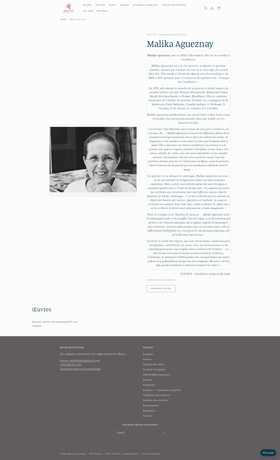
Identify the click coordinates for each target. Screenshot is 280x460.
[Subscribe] (163, 432)
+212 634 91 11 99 (70, 364)
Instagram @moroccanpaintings (80, 368)
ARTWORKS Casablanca (156, 374)
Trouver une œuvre (154, 364)
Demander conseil (161, 288)
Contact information (150, 454)
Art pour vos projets (154, 369)
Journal (147, 380)
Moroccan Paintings (77, 454)
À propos (148, 354)
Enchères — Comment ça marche (162, 390)
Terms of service (112, 454)
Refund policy (96, 454)
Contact (147, 359)
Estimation (149, 410)
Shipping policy (130, 454)
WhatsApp (268, 453)
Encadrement (150, 405)
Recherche (149, 385)
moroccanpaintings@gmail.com (80, 360)
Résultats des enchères (155, 400)
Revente (147, 416)
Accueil (63, 19)
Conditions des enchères (156, 395)
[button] (206, 8)
